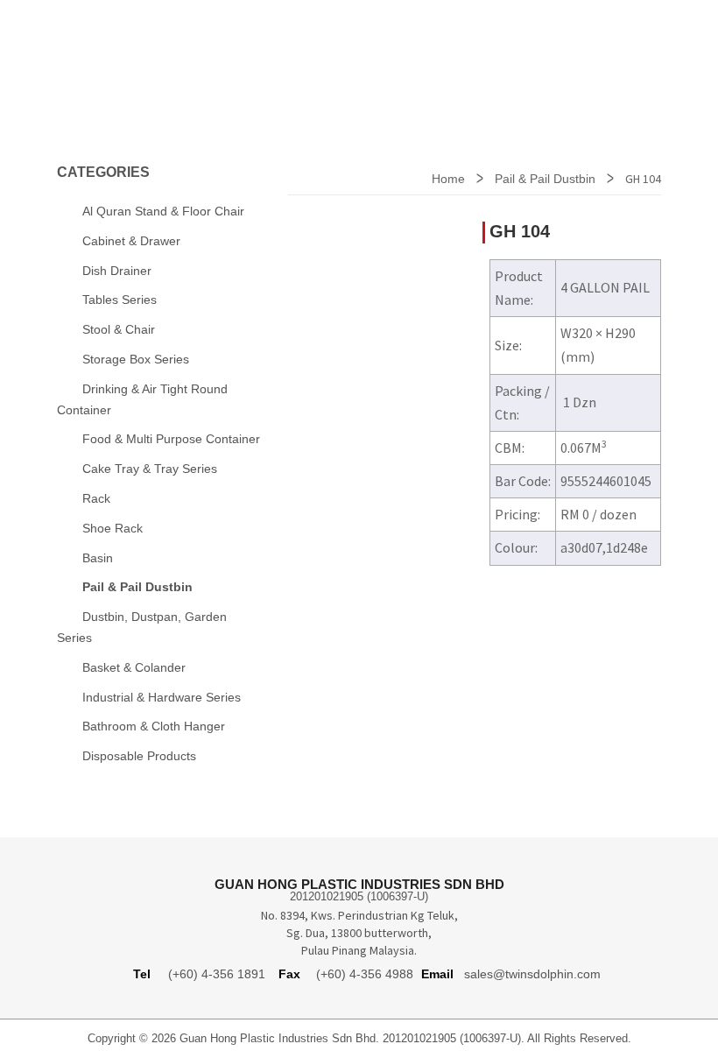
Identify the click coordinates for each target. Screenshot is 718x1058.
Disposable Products (139, 756)
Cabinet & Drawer (131, 241)
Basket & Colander (134, 667)
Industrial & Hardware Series (161, 697)
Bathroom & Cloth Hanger (153, 726)
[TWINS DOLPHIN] (140, 52)
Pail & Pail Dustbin (545, 179)
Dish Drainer (116, 271)
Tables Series (119, 300)
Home (448, 179)
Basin (97, 558)
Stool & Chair (118, 329)
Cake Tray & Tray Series (149, 469)
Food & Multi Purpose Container (171, 439)
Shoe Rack (112, 528)
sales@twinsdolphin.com (532, 974)
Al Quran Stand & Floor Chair (163, 211)
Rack (96, 498)
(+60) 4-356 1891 (216, 974)
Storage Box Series (135, 359)
